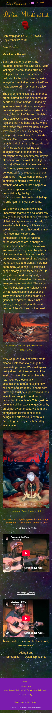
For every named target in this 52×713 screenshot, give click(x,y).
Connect (34, 702)
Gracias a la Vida (26, 527)
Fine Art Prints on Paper (26, 695)
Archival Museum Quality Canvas (14, 690)
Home (25, 681)
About (28, 702)
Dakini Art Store (26, 686)
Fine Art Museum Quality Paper (36, 690)
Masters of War (26, 593)
